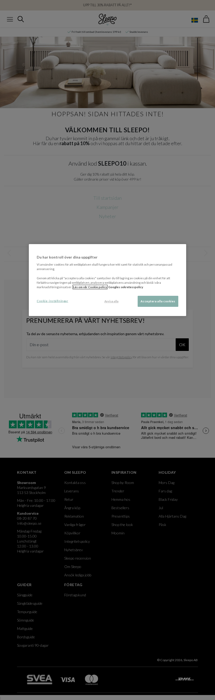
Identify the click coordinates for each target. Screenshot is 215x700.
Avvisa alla (111, 301)
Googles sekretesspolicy (125, 287)
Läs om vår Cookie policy (90, 287)
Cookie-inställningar (52, 301)
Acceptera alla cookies (158, 301)
